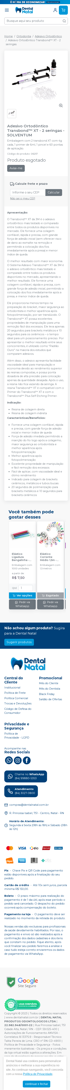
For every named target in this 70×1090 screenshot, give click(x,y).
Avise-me (16, 168)
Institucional (12, 687)
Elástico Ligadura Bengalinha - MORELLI (20, 557)
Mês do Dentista (49, 688)
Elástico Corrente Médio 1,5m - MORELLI (48, 557)
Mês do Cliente (48, 683)
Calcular (54, 192)
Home (8, 36)
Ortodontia (24, 36)
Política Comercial (16, 698)
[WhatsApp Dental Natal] (8, 760)
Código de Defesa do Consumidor (17, 711)
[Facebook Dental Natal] (26, 760)
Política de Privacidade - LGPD (16, 735)
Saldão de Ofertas (50, 699)
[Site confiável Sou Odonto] (22, 1005)
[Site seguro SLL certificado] (22, 982)
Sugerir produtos (19, 642)
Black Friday (47, 694)
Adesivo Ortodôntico (48, 36)
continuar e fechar (36, 1083)
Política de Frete (15, 692)
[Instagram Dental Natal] (17, 760)
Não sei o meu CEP (22, 198)
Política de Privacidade (37, 1074)
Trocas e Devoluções (17, 703)
